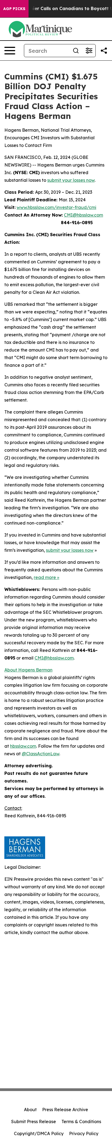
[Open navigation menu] (9, 50)
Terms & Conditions (81, 1121)
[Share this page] (104, 50)
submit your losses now (71, 180)
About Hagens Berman (28, 670)
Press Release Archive (65, 1109)
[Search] (75, 50)
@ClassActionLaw (40, 753)
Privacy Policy (83, 1133)
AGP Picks (14, 8)
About (30, 1109)
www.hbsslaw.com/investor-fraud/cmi (56, 207)
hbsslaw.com (23, 746)
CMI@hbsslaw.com (83, 215)
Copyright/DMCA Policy (39, 1133)
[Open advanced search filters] (88, 50)
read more (45, 577)
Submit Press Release (33, 1121)
